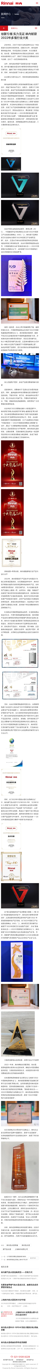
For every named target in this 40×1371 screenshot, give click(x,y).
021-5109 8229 (22, 1356)
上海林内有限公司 (21, 1249)
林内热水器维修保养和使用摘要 (14, 1342)
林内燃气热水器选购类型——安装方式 (16, 1272)
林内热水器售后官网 (19, 1362)
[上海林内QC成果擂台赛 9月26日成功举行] (7, 1315)
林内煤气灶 (30, 1360)
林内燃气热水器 (8, 1360)
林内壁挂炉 (19, 1360)
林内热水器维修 (12, 1245)
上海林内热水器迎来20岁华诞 (13, 1300)
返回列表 (33, 1258)
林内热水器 (26, 1245)
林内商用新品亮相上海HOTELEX (17, 1259)
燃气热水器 (7, 1249)
